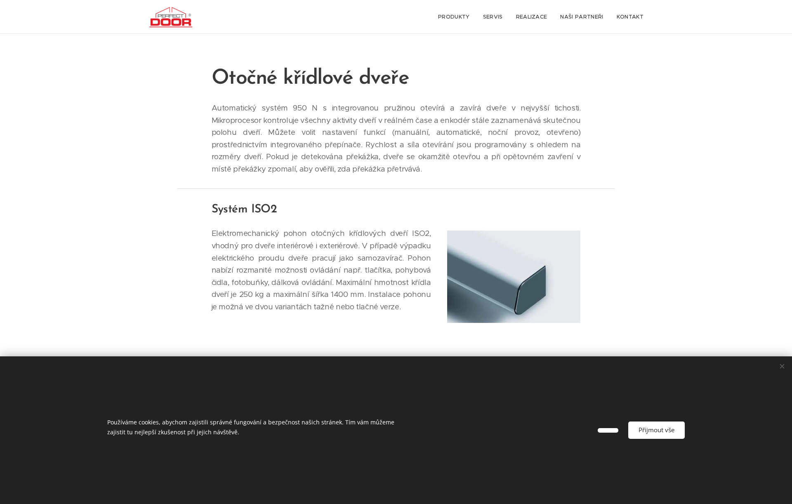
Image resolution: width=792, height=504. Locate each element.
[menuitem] (456, 17)
